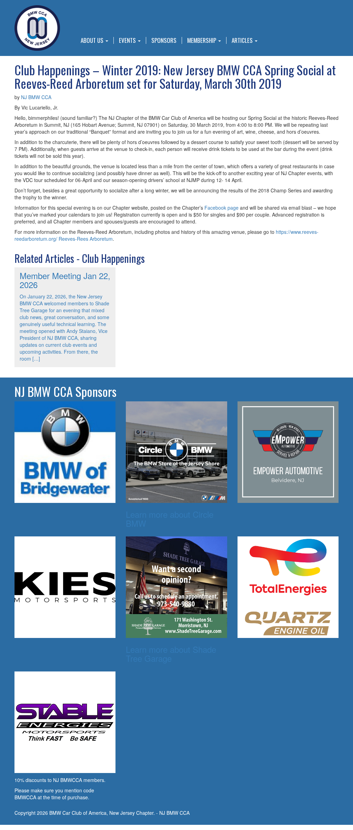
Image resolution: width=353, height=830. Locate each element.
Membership (202, 40)
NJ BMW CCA (36, 97)
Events (128, 40)
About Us (93, 40)
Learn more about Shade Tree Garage (171, 653)
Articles (243, 40)
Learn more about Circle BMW (169, 518)
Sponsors (163, 40)
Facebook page (221, 207)
